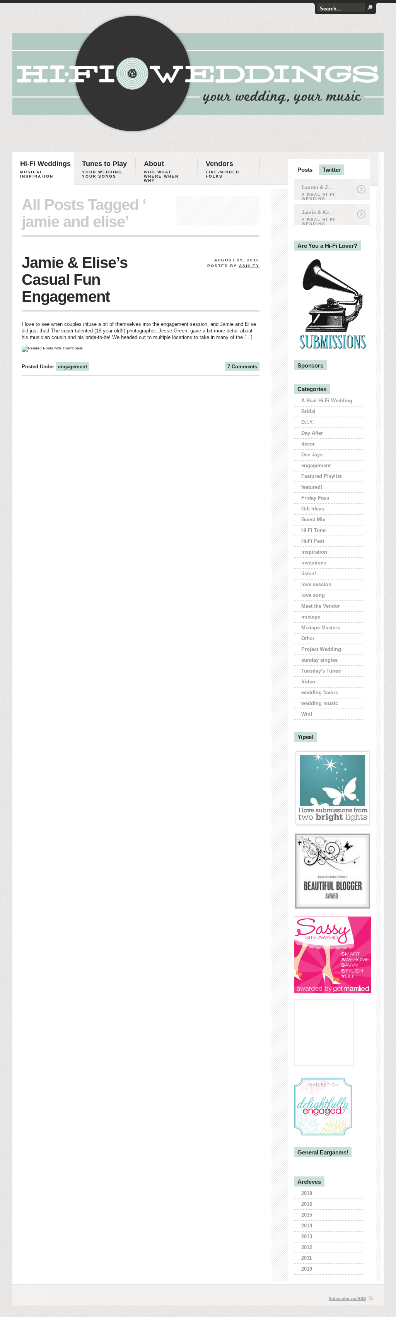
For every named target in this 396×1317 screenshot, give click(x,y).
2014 (306, 1226)
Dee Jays (312, 455)
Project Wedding (321, 649)
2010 (306, 1269)
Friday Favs (315, 498)
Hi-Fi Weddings (45, 169)
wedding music (319, 703)
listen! (308, 573)
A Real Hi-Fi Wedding (326, 400)
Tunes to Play (104, 169)
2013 (306, 1236)
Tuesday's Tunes (321, 671)
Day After (312, 433)
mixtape (310, 617)
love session (316, 584)
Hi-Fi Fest (312, 541)
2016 (306, 1204)
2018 (306, 1193)
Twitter (332, 169)
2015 (306, 1215)
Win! (306, 714)
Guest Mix (313, 519)
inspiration (314, 552)
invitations (313, 563)
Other (307, 638)
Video (308, 682)
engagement (72, 367)
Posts (304, 169)
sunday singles (319, 660)
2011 (306, 1258)
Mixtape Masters (320, 628)
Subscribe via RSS (347, 1298)
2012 (306, 1247)
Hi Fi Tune (313, 530)
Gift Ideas (312, 509)
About (161, 171)
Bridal (308, 411)
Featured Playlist (321, 476)
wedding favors (319, 692)
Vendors (222, 169)
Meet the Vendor (320, 606)
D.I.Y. (307, 422)
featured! (311, 487)
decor (308, 444)
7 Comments (242, 367)
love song (313, 595)
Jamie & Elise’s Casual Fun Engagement (75, 279)
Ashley (249, 266)
